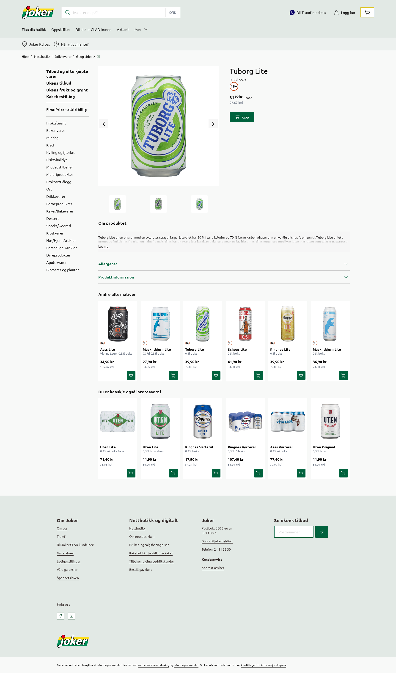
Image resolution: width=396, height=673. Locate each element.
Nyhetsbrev (65, 553)
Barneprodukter (59, 203)
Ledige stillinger (68, 561)
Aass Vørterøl (281, 447)
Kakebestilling (60, 96)
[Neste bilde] (213, 123)
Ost (49, 189)
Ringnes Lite (280, 349)
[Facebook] (60, 616)
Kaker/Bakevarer (59, 211)
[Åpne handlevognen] (367, 12)
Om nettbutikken (141, 536)
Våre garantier (67, 569)
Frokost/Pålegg (58, 181)
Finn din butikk (34, 29)
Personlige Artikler (61, 247)
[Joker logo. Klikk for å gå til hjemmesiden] (38, 12)
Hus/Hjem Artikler (61, 240)
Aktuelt (123, 29)
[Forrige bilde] (103, 123)
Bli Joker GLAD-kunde (93, 29)
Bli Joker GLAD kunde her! (75, 545)
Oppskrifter (60, 29)
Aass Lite (107, 349)
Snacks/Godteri (58, 225)
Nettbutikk (137, 528)
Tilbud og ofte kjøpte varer (67, 74)
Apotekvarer (56, 262)
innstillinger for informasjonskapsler (263, 665)
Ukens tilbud (58, 83)
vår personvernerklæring (153, 665)
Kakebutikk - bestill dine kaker (151, 553)
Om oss (62, 528)
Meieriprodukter (59, 174)
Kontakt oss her (213, 567)
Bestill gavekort (140, 569)
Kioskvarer (54, 233)
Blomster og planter (62, 269)
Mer (138, 29)
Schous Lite (237, 349)
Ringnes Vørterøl (199, 447)
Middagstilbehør (59, 167)
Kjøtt (50, 145)
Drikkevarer (55, 196)
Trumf (61, 536)
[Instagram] (71, 616)
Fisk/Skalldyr (56, 159)
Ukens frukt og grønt (67, 89)
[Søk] (321, 532)
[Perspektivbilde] (199, 204)
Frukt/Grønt (56, 123)
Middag (52, 137)
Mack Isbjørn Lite (157, 349)
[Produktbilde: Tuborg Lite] (117, 204)
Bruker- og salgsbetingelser (149, 545)
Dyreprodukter (58, 255)
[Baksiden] (158, 204)
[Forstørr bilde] (158, 126)
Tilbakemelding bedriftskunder (151, 561)
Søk (172, 12)
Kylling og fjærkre (60, 152)
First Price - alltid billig (66, 109)
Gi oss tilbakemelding (217, 541)
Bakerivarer (55, 130)
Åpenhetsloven (68, 578)
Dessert (52, 218)
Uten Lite (108, 447)
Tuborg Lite (194, 349)
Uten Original (324, 447)
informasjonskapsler (186, 665)
